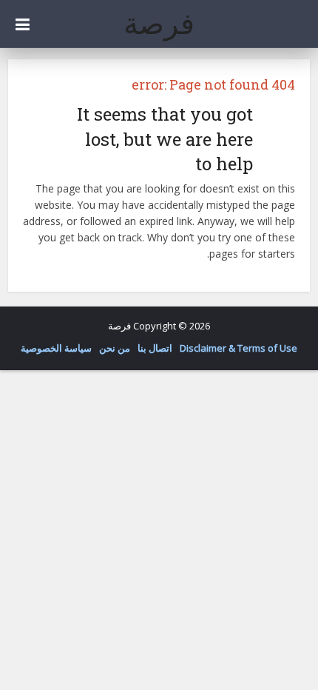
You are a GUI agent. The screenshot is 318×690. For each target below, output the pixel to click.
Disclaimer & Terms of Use (238, 348)
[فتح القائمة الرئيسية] (23, 24)
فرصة (159, 23)
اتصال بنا (155, 348)
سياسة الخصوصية (56, 348)
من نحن (114, 348)
